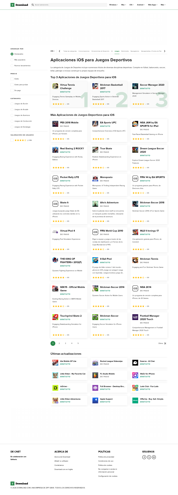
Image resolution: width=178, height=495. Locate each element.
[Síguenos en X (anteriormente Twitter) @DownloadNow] (149, 457)
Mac (123, 5)
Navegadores (135, 51)
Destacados (18, 54)
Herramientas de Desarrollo (100, 51)
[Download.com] (19, 5)
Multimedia (125, 51)
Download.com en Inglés (63, 469)
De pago (17, 90)
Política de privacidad (106, 457)
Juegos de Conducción (23, 121)
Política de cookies (105, 465)
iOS (130, 5)
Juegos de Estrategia (22, 127)
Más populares (19, 60)
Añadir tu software (61, 461)
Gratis (16, 79)
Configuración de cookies (107, 476)
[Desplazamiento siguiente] (164, 51)
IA (112, 51)
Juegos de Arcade (21, 109)
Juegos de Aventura (22, 115)
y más (29, 140)
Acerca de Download (62, 457)
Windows (112, 5)
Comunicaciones (84, 51)
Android (140, 5)
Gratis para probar (21, 85)
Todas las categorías (70, 51)
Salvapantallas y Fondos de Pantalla (152, 51)
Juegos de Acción (21, 104)
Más (162, 5)
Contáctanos (59, 465)
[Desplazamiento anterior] (59, 51)
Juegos (117, 51)
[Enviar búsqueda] (33, 5)
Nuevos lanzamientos (22, 66)
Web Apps (152, 5)
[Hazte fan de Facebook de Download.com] (144, 457)
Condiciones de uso (105, 461)
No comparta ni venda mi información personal (107, 470)
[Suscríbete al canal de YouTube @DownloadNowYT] (154, 457)
